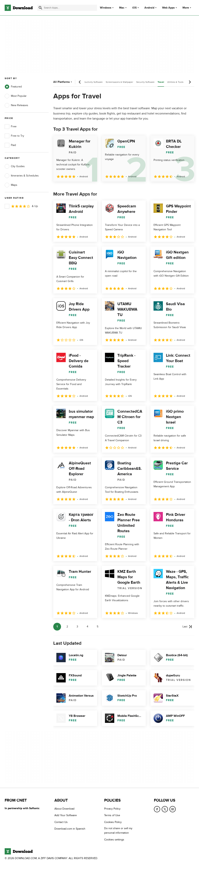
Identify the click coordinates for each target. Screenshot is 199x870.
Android (149, 7)
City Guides (18, 166)
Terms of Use (112, 815)
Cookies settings (114, 839)
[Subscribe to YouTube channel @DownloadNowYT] (172, 809)
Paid (13, 145)
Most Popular (19, 96)
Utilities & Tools (175, 82)
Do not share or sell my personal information (118, 830)
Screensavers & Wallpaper (119, 82)
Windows (105, 7)
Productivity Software (91, 82)
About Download (64, 808)
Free (14, 126)
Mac (121, 7)
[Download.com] (19, 8)
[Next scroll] (189, 82)
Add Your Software (65, 815)
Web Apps (168, 7)
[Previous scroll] (80, 82)
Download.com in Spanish (69, 828)
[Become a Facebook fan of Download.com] (157, 809)
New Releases (19, 105)
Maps (14, 185)
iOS (134, 7)
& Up (35, 206)
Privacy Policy (112, 808)
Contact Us (61, 822)
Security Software (145, 82)
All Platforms (61, 82)
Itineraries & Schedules (25, 175)
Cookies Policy (113, 822)
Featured (16, 86)
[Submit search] (40, 8)
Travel (161, 82)
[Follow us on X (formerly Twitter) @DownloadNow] (165, 809)
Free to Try (17, 135)
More (185, 7)
